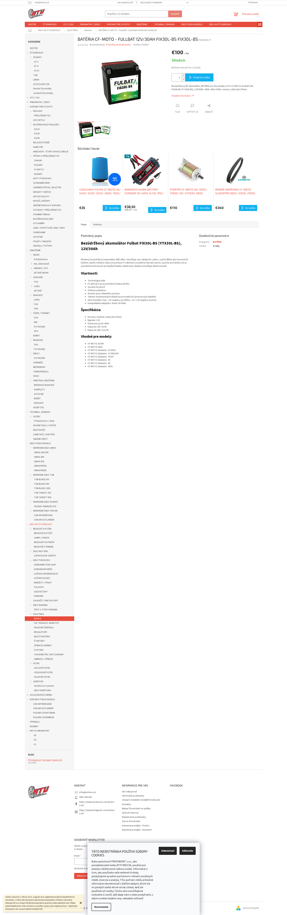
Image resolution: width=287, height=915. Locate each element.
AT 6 (36, 66)
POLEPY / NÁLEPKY (42, 241)
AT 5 (36, 62)
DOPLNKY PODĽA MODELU (42, 699)
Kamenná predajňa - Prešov (135, 825)
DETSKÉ (38, 290)
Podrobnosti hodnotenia (118, 44)
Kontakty (126, 804)
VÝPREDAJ (35, 722)
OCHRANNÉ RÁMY (41, 183)
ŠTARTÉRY (39, 641)
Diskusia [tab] (97, 224)
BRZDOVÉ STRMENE (43, 546)
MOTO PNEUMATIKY (39, 731)
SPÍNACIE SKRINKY (43, 645)
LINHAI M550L (40, 466)
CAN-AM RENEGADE (43, 515)
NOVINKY (34, 726)
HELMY (36, 255)
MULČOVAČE (39, 430)
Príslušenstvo (41, 259)
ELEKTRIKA (38, 614)
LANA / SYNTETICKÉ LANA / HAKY (49, 228)
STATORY (39, 650)
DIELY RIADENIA (40, 605)
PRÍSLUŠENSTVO (42, 115)
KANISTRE (38, 147)
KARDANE (38, 596)
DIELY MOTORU (40, 551)
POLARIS (38, 165)
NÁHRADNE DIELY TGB (43, 475)
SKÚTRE (34, 48)
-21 (34, 744)
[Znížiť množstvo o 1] (183, 79)
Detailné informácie (181, 96)
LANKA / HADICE (41, 537)
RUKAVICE (38, 295)
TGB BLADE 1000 (42, 488)
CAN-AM (38, 160)
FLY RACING (39, 326)
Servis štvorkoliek (131, 821)
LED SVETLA (39, 120)
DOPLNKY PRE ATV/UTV (41, 106)
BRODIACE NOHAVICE (44, 385)
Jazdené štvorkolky (43, 93)
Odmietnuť (167, 851)
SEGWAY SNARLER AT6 (45, 506)
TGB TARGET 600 (42, 497)
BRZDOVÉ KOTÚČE (43, 533)
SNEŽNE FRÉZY (40, 439)
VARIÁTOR (38, 681)
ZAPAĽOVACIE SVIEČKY (45, 555)
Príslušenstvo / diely (44, 421)
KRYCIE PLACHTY (41, 196)
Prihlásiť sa (84, 875)
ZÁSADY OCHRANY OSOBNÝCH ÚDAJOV (141, 800)
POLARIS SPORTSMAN (44, 713)
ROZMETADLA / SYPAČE (44, 425)
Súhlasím (187, 851)
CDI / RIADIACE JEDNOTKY (46, 623)
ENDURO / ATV (41, 268)
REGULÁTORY (40, 632)
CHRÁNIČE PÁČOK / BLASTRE (47, 187)
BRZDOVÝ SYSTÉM (42, 529)
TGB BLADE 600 (41, 484)
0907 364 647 (85, 797)
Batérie (37, 618)
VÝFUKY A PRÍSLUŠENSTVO (46, 156)
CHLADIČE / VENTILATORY (45, 600)
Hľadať (175, 13)
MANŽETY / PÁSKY (43, 582)
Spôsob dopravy (130, 812)
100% (37, 286)
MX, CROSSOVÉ (41, 264)
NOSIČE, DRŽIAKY (41, 201)
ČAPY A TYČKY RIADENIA (45, 609)
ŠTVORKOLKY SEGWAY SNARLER (45, 760)
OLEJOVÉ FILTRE (42, 668)
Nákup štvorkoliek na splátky (136, 808)
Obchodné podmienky (151, 2)
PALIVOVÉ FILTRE (42, 677)
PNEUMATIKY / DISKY (40, 102)
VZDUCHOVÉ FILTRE (43, 672)
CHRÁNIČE (38, 362)
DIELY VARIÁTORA (42, 690)
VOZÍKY (36, 416)
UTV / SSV (35, 97)
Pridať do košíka (201, 77)
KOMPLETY (39, 389)
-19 (34, 740)
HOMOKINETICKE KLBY (45, 564)
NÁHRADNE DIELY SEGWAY (45, 502)
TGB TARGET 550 (42, 493)
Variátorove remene (44, 686)
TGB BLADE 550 (41, 479)
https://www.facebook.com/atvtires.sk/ (96, 803)
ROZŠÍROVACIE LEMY (43, 219)
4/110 (37, 129)
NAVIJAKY (38, 111)
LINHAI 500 (39, 461)
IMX (35, 322)
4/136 (37, 133)
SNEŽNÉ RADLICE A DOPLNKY (47, 205)
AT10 (36, 70)
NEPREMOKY (39, 367)
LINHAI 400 (39, 457)
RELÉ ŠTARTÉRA (42, 636)
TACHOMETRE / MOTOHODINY (49, 654)
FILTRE (36, 663)
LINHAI (36, 79)
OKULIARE (38, 277)
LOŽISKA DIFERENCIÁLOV (46, 573)
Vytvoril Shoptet (251, 908)
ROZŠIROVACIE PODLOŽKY (46, 124)
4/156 (37, 138)
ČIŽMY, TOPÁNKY (41, 313)
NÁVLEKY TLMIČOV (42, 192)
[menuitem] (32, 24)
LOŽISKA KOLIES (42, 578)
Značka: (141, 44)
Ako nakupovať (125, 2)
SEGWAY (37, 57)
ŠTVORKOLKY (36, 52)
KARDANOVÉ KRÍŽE (43, 569)
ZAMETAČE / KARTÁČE (44, 434)
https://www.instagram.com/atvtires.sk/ (97, 812)
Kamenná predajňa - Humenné (137, 830)
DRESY (36, 353)
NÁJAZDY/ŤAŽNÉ (41, 142)
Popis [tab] (84, 224)
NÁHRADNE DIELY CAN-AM (45, 510)
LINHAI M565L (40, 470)
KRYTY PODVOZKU (42, 178)
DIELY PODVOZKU (41, 560)
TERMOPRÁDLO (41, 371)
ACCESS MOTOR (41, 84)
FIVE (36, 308)
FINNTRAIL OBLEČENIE (43, 380)
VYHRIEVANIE (39, 232)
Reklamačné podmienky (134, 817)
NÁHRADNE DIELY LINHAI (44, 448)
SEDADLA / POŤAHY (42, 246)
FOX (36, 282)
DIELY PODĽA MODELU (40, 443)
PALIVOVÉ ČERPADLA (44, 627)
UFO (36, 331)
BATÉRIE (217, 242)
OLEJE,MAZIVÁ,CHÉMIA (41, 695)
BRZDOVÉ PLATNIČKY (44, 542)
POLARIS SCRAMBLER (43, 717)
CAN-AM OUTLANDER (44, 520)
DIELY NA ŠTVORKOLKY (41, 524)
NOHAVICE (38, 340)
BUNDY (36, 335)
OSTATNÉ (38, 237)
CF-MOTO (39, 169)
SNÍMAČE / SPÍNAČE (43, 659)
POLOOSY (39, 587)
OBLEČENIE (35, 250)
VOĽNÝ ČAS (38, 407)
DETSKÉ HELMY (41, 272)
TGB (35, 75)
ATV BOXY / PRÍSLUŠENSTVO (47, 210)
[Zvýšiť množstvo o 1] (183, 75)
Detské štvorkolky (42, 88)
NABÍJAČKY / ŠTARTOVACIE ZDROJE (50, 151)
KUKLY (36, 376)
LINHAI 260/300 (41, 452)
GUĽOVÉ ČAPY (41, 591)
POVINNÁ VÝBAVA (41, 214)
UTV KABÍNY (39, 223)
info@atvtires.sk (87, 792)
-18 (34, 735)
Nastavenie (101, 907)
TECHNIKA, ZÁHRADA (40, 412)
